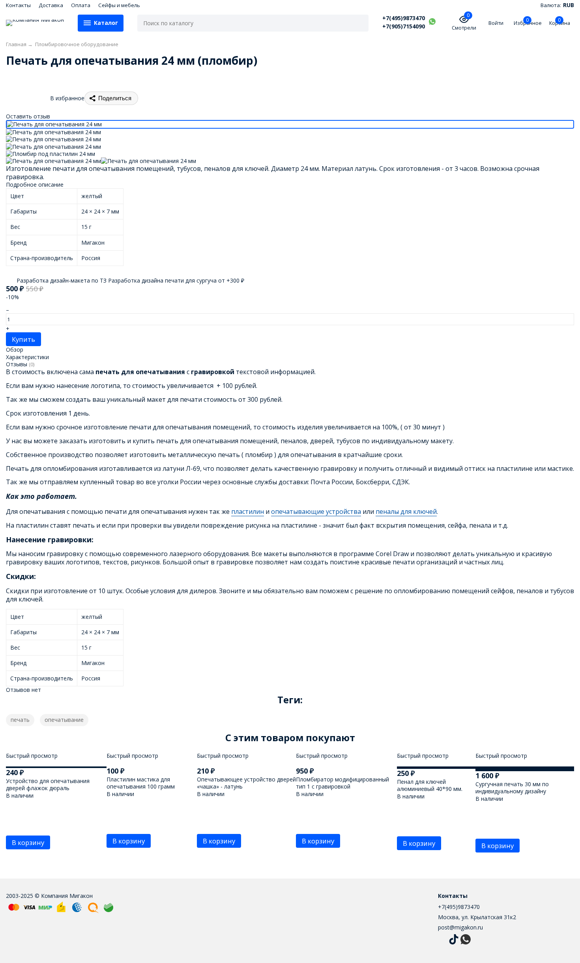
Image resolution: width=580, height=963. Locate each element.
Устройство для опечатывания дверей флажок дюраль (48, 784)
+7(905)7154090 (403, 26)
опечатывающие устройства (316, 511)
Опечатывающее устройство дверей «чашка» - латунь (246, 783)
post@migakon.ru (460, 927)
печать (20, 719)
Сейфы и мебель (119, 5)
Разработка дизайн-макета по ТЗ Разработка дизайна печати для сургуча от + (129, 280)
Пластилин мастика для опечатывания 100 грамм (141, 783)
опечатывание (64, 719)
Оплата (80, 5)
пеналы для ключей (406, 511)
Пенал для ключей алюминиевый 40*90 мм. (429, 785)
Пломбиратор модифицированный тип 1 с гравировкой (342, 783)
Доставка (51, 5)
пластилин (247, 511)
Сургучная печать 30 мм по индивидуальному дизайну (512, 787)
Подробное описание (35, 184)
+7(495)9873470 (403, 18)
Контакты (18, 5)
